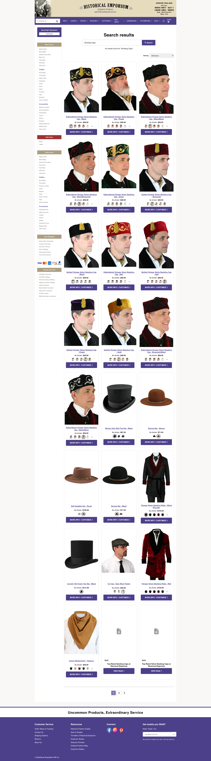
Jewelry (41, 215)
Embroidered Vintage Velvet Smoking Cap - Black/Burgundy (81, 195)
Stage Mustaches (44, 124)
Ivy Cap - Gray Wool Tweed (119, 584)
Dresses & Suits (44, 186)
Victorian (106, 21)
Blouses (41, 191)
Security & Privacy (44, 246)
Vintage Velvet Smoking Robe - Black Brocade (156, 506)
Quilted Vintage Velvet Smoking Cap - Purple (81, 351)
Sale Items (42, 65)
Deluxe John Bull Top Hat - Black (119, 428)
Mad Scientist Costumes (46, 288)
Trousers (41, 92)
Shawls (41, 220)
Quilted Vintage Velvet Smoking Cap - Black (81, 273)
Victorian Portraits (77, 742)
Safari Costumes (44, 285)
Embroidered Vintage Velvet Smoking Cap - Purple (119, 118)
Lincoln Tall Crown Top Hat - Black (81, 584)
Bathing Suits (43, 126)
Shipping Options (41, 735)
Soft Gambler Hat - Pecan (81, 506)
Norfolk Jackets (43, 293)
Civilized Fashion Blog (79, 745)
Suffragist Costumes (45, 274)
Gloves (41, 118)
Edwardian (131, 21)
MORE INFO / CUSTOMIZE (81, 132)
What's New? (43, 49)
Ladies (73, 21)
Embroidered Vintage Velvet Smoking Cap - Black (81, 118)
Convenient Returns (45, 255)
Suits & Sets (42, 78)
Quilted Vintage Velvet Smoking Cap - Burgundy (156, 195)
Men (65, 21)
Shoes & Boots (43, 100)
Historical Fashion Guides (80, 729)
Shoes (83, 21)
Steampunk (145, 21)
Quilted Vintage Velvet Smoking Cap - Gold (119, 351)
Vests (40, 86)
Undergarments (43, 209)
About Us (38, 742)
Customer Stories (77, 739)
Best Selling (42, 52)
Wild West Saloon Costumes (47, 296)
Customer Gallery (77, 749)
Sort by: (146, 56)
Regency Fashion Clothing (47, 282)
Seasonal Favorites (45, 54)
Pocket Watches (44, 110)
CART (169, 20)
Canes (41, 115)
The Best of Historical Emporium (83, 735)
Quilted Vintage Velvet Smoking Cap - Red (156, 273)
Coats (41, 83)
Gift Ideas (42, 63)
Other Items (42, 129)
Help (156, 21)
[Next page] (124, 693)
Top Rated (42, 60)
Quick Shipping (43, 249)
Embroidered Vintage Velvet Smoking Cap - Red (119, 273)
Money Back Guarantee (46, 241)
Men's (41, 141)
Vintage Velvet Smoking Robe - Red (156, 584)
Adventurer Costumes (45, 291)
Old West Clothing (44, 277)
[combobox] (112, 42)
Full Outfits (42, 75)
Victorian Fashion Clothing (46, 280)
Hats (40, 94)
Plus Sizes (42, 165)
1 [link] (113, 692)
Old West (116, 21)
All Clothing (42, 72)
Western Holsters (44, 107)
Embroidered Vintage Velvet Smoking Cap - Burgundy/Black (156, 351)
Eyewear (41, 121)
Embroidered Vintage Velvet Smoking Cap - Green (119, 195)
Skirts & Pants (43, 197)
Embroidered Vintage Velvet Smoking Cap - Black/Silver (81, 428)
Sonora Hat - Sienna (156, 428)
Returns (38, 739)
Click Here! (49, 34)
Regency (94, 21)
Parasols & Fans (44, 223)
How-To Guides (77, 732)
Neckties (41, 97)
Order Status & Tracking (44, 729)
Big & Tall (41, 57)
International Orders (45, 252)
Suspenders (42, 113)
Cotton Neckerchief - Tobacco (81, 661)
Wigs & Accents (43, 212)
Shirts (40, 89)
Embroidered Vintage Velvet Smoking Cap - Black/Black (156, 118)
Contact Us (39, 732)
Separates (42, 81)
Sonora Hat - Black (119, 506)
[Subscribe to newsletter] (173, 734)
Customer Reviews (44, 244)
